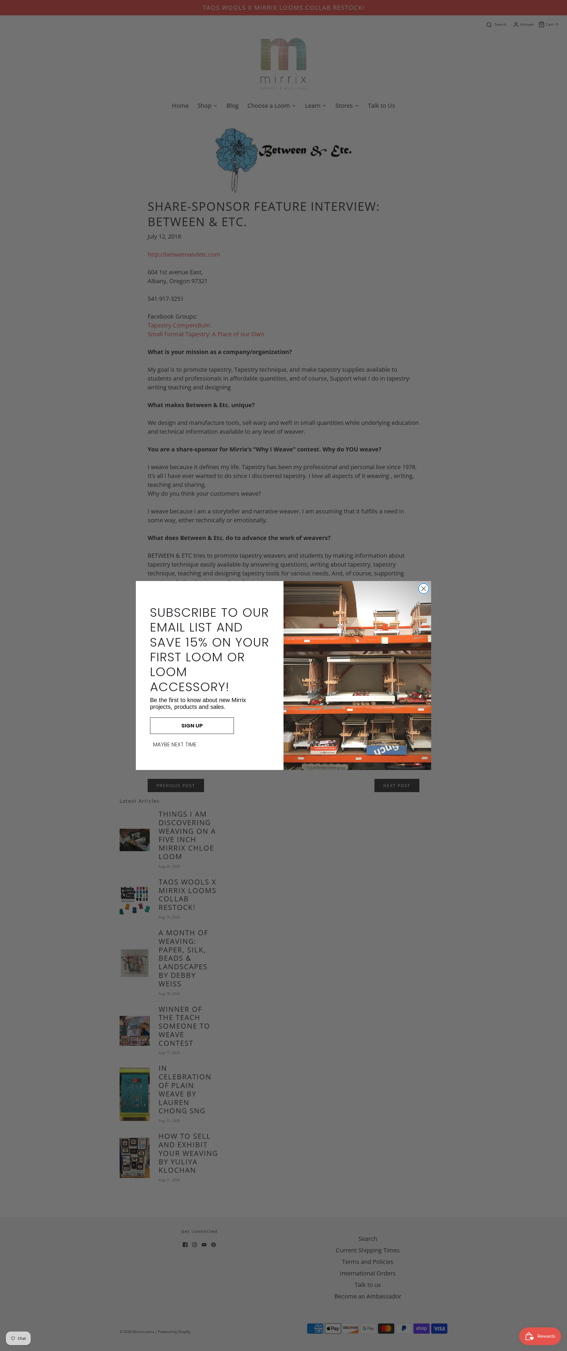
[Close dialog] (423, 588)
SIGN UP (192, 725)
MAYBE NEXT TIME (174, 744)
